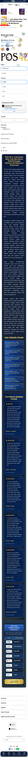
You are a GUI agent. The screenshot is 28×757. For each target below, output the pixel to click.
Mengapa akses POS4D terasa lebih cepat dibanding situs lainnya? (12, 366)
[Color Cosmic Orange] (2, 49)
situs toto (12, 257)
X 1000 (4, 87)
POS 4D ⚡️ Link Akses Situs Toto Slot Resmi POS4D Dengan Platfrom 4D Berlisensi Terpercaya (14, 2)
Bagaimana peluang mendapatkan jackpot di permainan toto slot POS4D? (12, 380)
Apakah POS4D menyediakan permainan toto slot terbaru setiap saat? (12, 359)
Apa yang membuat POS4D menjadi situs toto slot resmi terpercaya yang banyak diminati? (12, 344)
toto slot (22, 210)
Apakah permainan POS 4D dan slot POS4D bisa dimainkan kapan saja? (11, 387)
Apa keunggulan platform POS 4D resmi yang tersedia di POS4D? (12, 352)
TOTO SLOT (5, 68)
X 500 (3, 91)
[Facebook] (2, 150)
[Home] (11, 4)
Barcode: (10, 27)
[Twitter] (4, 150)
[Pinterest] (7, 150)
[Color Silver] (12, 49)
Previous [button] (1, 2)
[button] (1, 5)
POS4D (6, 169)
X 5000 (4, 82)
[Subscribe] (22, 740)
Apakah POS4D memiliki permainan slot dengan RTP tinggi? (12, 373)
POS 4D (4, 73)
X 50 (3, 96)
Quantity (3, 116)
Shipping (8, 36)
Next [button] (26, 2)
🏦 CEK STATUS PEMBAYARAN (14, 681)
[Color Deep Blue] (7, 49)
